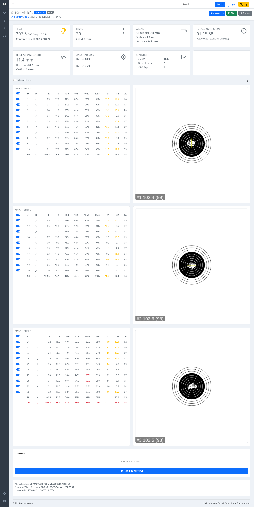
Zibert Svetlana (21, 16)
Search (219, 4)
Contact (213, 503)
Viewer (216, 13)
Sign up (244, 4)
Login (232, 4)
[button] (247, 81)
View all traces (25, 80)
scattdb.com (26, 503)
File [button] (232, 13)
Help (205, 503)
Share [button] (245, 13)
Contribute (230, 503)
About (247, 503)
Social (221, 503)
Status (240, 503)
